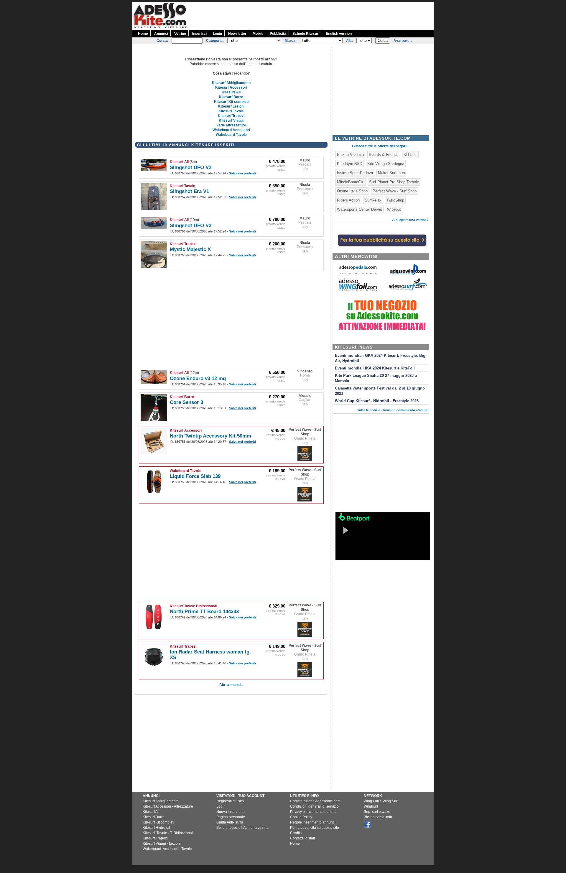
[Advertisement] (326, 15)
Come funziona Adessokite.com (315, 801)
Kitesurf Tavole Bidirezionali (193, 606)
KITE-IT (410, 154)
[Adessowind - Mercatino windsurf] (408, 274)
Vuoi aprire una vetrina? (410, 220)
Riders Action (348, 200)
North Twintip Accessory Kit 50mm (210, 436)
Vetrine (180, 34)
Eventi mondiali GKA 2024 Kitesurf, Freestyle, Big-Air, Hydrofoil (381, 358)
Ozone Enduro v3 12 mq (198, 378)
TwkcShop (395, 200)
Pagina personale (230, 817)
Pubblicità (278, 34)
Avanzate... (403, 41)
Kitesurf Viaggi (231, 120)
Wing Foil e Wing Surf (381, 801)
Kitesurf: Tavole (155, 833)
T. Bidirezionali (182, 833)
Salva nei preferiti (242, 173)
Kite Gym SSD (349, 163)
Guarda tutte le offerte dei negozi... (380, 146)
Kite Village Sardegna (385, 163)
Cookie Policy (301, 817)
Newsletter (237, 34)
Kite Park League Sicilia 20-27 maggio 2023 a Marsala (376, 378)
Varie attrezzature (231, 125)
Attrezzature (183, 806)
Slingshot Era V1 (189, 191)
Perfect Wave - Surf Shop (305, 432)
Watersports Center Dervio (359, 209)
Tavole (186, 849)
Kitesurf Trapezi (231, 116)
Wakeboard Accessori (231, 130)
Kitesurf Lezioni (231, 106)
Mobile (258, 34)
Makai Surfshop (391, 173)
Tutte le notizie (368, 410)
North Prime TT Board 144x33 (204, 611)
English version (339, 34)
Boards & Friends (384, 154)
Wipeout (394, 209)
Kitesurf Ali (231, 92)
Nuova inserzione (230, 812)
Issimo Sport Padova (355, 173)
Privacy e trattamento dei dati (313, 812)
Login (217, 34)
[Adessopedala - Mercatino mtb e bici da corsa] (358, 275)
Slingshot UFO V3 (190, 225)
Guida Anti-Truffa (229, 822)
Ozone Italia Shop (352, 191)
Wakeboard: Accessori (160, 849)
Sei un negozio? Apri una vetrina (242, 828)
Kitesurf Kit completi (231, 102)
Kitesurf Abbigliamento (231, 83)
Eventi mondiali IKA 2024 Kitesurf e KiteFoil (375, 368)
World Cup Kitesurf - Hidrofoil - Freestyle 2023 (377, 401)
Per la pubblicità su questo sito (314, 828)
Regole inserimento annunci (312, 822)
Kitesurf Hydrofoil (156, 828)
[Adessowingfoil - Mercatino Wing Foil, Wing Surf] (358, 289)
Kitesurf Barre (231, 97)
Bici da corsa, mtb (378, 817)
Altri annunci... (231, 685)
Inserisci (199, 34)
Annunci (161, 34)
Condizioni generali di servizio (314, 806)
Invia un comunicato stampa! (406, 410)
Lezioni (175, 843)
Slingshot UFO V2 (190, 167)
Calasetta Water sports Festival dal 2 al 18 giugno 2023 (380, 391)
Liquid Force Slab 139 (195, 476)
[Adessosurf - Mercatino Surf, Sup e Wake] (408, 290)
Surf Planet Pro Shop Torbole (394, 182)
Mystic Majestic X (190, 249)
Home (143, 34)
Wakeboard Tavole (231, 135)
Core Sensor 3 (186, 402)
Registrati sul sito (230, 801)
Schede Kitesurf (306, 34)
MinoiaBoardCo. (350, 182)
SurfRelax (373, 200)
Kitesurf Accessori (231, 87)
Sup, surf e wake (377, 812)
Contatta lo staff (302, 838)
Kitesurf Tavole (231, 111)
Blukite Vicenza (350, 154)
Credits (296, 833)
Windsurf (371, 806)
